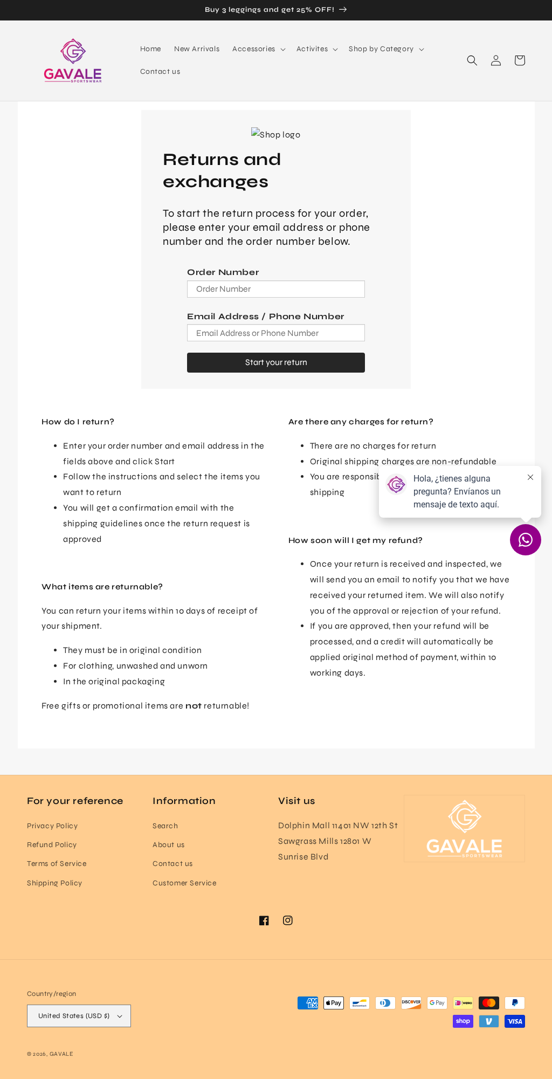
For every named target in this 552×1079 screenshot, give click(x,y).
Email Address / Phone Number (265, 316)
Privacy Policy (52, 825)
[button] (258, 49)
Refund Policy (52, 844)
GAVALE (62, 1053)
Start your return (276, 362)
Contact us (173, 863)
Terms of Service (57, 863)
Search (165, 825)
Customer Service (185, 883)
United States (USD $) (73, 1016)
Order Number (223, 272)
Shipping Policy (54, 883)
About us (169, 844)
